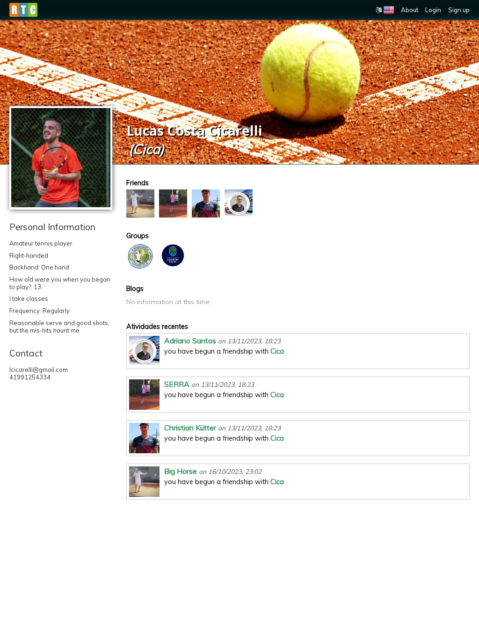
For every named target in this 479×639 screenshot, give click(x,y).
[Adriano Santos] (239, 203)
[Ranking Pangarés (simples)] (140, 256)
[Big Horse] (140, 203)
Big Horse (180, 471)
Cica (277, 351)
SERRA (176, 384)
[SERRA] (173, 203)
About (409, 10)
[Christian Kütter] (206, 203)
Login (433, 10)
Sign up (459, 10)
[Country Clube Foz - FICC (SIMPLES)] (173, 256)
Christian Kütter (190, 427)
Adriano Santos (190, 340)
